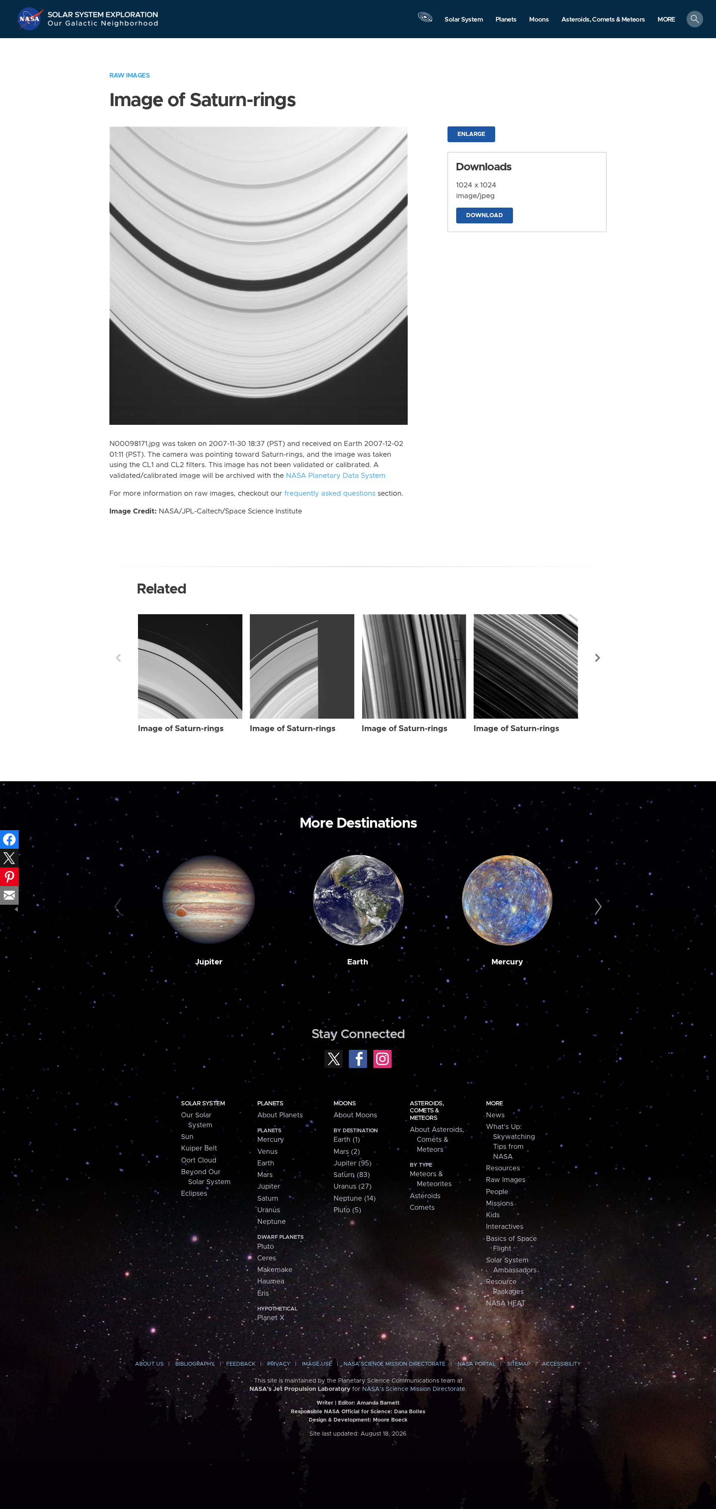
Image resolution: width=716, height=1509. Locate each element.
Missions (499, 1203)
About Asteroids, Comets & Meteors (437, 1139)
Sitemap (518, 1364)
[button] (666, 19)
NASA (31, 18)
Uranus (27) (353, 1186)
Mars (265, 1175)
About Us (149, 1364)
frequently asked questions (329, 493)
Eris (263, 1293)
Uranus (268, 1210)
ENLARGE (471, 134)
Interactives (504, 1226)
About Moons (355, 1115)
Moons (345, 1103)
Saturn (267, 1198)
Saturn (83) (352, 1175)
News (495, 1115)
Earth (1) (347, 1139)
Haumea (270, 1281)
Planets (270, 1103)
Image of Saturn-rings (181, 728)
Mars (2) (347, 1151)
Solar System (203, 1103)
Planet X (270, 1318)
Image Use (317, 1364)
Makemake (275, 1270)
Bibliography (195, 1364)
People (497, 1192)
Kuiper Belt (199, 1148)
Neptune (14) (355, 1198)
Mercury (507, 962)
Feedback (240, 1364)
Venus (267, 1151)
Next (598, 657)
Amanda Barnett (378, 1403)
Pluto (265, 1246)
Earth (357, 962)
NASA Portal (476, 1364)
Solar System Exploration (103, 12)
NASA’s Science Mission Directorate (413, 1389)
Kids (493, 1215)
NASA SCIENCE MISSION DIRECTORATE (394, 1364)
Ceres (266, 1258)
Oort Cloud (198, 1160)
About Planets (280, 1115)
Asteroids (425, 1196)
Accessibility (561, 1364)
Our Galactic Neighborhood (103, 25)
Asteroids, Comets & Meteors (427, 1110)
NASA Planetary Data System (335, 476)
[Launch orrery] (425, 21)
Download (484, 215)
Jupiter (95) (353, 1163)
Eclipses (194, 1193)
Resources (503, 1168)
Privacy (278, 1364)
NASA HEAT (505, 1303)
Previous (118, 657)
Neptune (271, 1221)
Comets (422, 1207)
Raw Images (129, 76)
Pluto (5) (347, 1210)
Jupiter (209, 962)
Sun (187, 1137)
